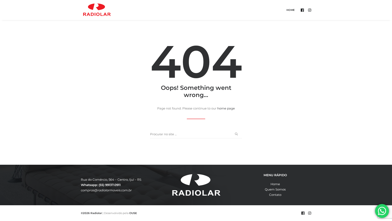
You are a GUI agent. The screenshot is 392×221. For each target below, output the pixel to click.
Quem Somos (275, 189)
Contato (275, 195)
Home (290, 9)
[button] (303, 10)
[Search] (196, 134)
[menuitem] (289, 10)
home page (226, 108)
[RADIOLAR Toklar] (97, 10)
